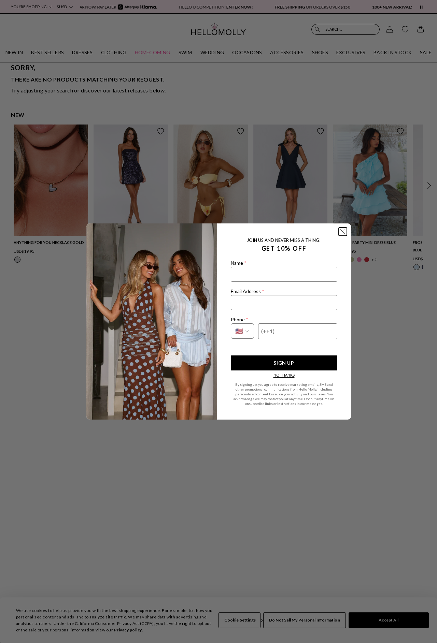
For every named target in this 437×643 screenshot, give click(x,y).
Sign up (283, 363)
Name (238, 263)
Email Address (247, 291)
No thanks (284, 375)
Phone (239, 319)
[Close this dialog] (343, 232)
